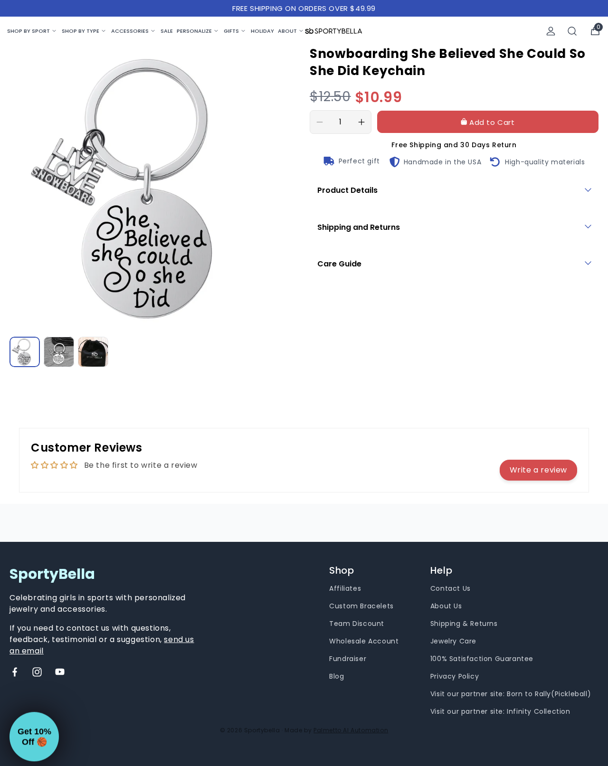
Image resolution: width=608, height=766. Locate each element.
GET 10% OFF (211, 445)
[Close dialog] (473, 282)
